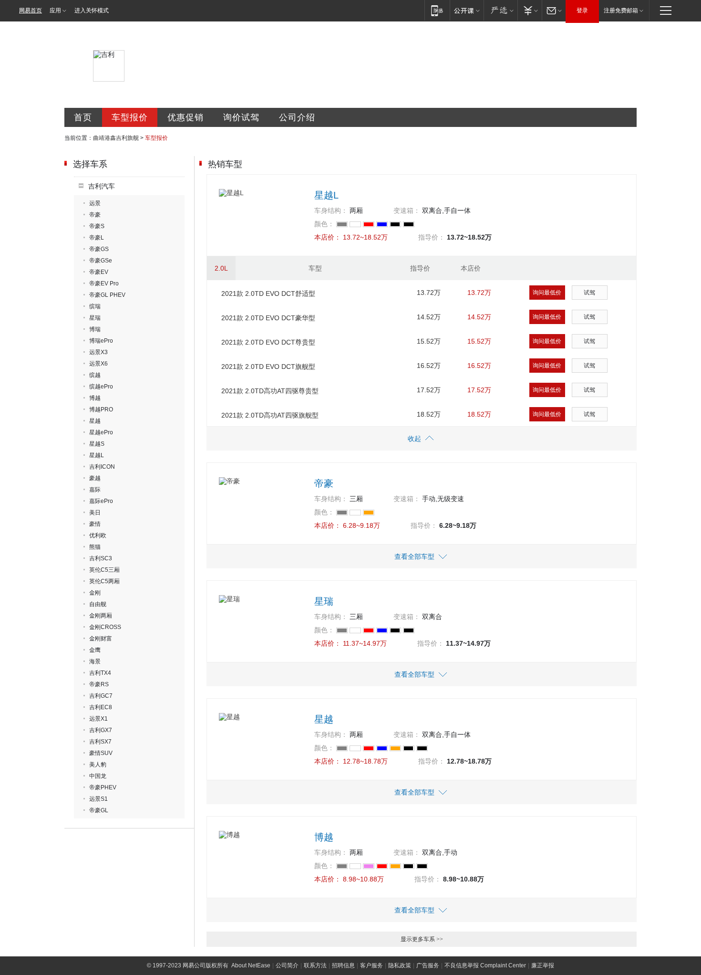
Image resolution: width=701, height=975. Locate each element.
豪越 (95, 478)
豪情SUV (101, 753)
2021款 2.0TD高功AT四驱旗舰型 (270, 415)
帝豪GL (98, 810)
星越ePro (101, 432)
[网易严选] (500, 10)
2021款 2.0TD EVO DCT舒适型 (268, 293)
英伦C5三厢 (104, 569)
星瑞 (95, 318)
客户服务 (371, 965)
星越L (96, 455)
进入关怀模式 (91, 10)
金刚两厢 (100, 615)
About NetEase (250, 965)
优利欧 (97, 535)
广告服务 (427, 965)
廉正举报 (542, 965)
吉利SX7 (100, 741)
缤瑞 (95, 306)
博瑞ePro (101, 340)
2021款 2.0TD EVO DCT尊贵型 (268, 342)
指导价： (431, 237)
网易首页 (30, 10)
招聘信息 (343, 965)
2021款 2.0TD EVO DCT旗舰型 (268, 366)
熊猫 (95, 547)
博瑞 (95, 329)
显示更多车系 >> (422, 939)
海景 (95, 661)
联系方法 (315, 965)
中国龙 (97, 776)
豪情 (95, 524)
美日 (95, 512)
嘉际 (95, 489)
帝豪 (95, 214)
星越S (96, 443)
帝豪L (96, 237)
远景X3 (98, 352)
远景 (95, 203)
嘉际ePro (101, 501)
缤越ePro (101, 386)
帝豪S (96, 226)
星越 (95, 421)
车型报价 (130, 117)
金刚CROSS (105, 627)
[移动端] (437, 10)
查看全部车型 (414, 556)
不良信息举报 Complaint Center (485, 965)
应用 (55, 10)
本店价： (327, 237)
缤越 (95, 375)
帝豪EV (98, 272)
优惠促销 (185, 117)
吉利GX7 (100, 730)
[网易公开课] (467, 10)
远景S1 (98, 799)
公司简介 (287, 965)
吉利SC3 (100, 558)
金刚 (95, 592)
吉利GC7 (101, 695)
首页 (83, 117)
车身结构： (331, 210)
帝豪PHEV (102, 787)
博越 (95, 398)
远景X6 (98, 363)
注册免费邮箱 (621, 10)
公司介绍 (297, 117)
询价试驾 (241, 117)
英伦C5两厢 (104, 581)
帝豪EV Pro (104, 283)
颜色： (324, 224)
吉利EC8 (100, 707)
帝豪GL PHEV (107, 295)
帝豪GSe (100, 260)
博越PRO (101, 409)
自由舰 (97, 604)
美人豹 (97, 764)
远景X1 (98, 718)
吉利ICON (102, 466)
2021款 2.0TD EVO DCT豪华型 (268, 318)
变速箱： (406, 210)
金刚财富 (100, 638)
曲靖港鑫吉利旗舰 (116, 138)
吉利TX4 (100, 673)
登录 (582, 10)
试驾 (589, 292)
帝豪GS (99, 249)
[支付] (529, 10)
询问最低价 (547, 292)
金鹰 (95, 650)
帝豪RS (99, 684)
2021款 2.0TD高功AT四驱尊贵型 (270, 391)
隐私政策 (399, 965)
